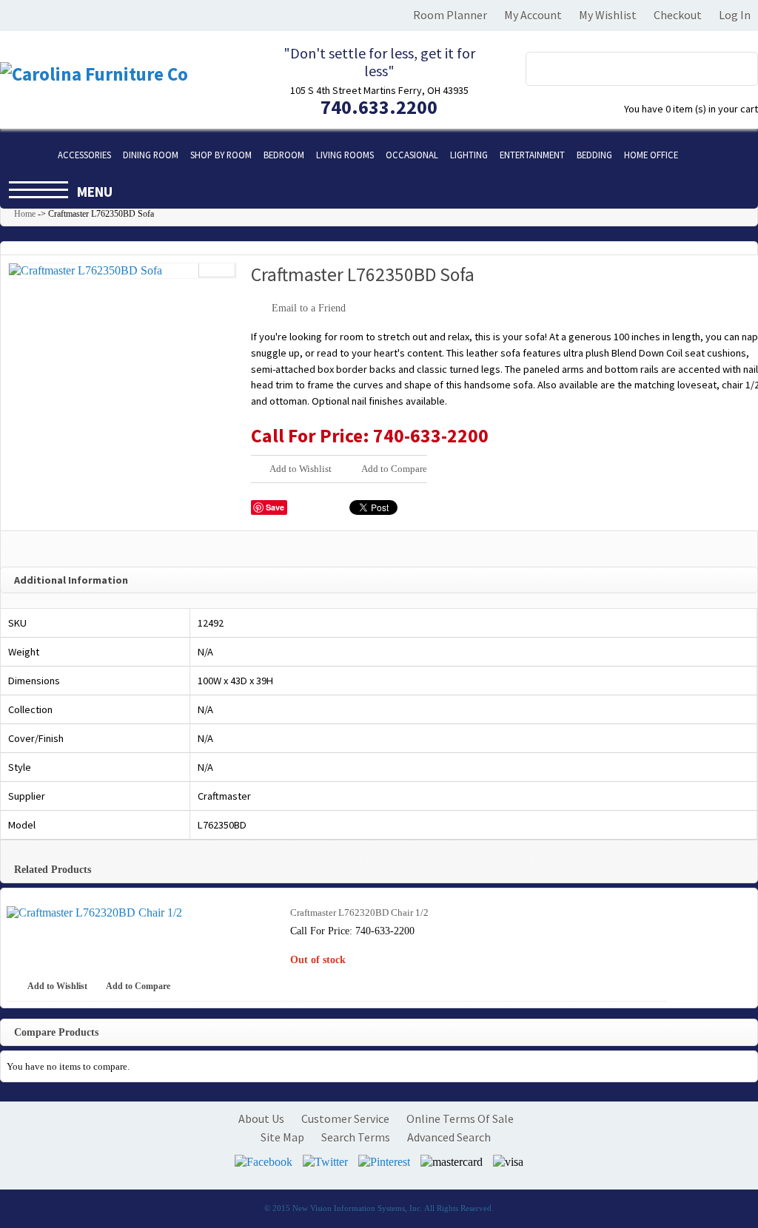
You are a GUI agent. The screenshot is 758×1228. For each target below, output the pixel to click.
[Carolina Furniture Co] (111, 74)
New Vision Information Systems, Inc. (357, 1208)
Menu (95, 191)
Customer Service (345, 1118)
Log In (735, 14)
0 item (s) (691, 108)
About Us (261, 1118)
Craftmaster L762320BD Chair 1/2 (359, 912)
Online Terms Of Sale (460, 1118)
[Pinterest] (384, 1162)
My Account (533, 14)
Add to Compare (394, 468)
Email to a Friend (309, 308)
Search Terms (355, 1137)
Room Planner (450, 14)
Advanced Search (449, 1137)
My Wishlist (608, 14)
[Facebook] (263, 1162)
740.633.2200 (379, 107)
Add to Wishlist (300, 468)
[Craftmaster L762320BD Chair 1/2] (138, 913)
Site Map (282, 1137)
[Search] (738, 65)
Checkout (678, 14)
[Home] (26, 154)
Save (275, 507)
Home (25, 214)
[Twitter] (325, 1162)
